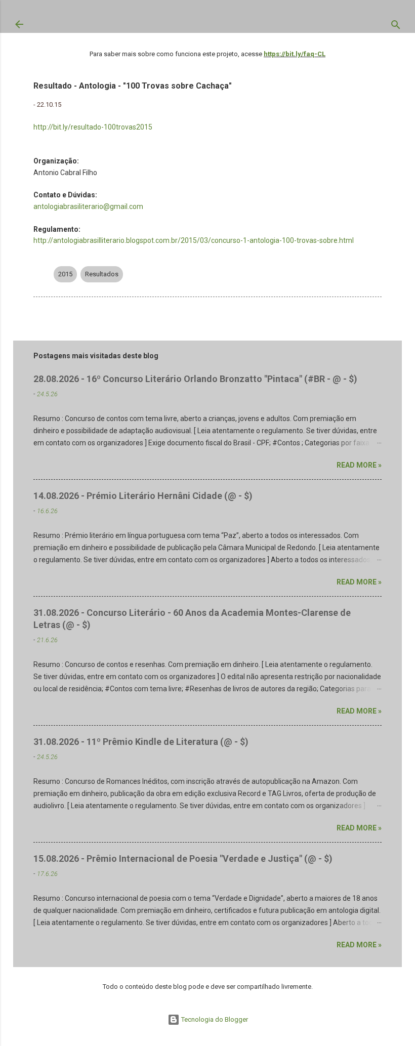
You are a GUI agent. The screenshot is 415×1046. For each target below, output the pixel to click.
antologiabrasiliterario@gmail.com (88, 206)
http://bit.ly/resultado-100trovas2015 (92, 127)
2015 (65, 274)
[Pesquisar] (396, 26)
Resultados (101, 274)
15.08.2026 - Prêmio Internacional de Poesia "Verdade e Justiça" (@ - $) (183, 858)
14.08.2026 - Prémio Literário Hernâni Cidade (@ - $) (143, 495)
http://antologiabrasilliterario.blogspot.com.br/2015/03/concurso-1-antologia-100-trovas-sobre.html (193, 240)
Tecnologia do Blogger (214, 1019)
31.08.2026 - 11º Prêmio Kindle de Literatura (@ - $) (140, 741)
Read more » (359, 465)
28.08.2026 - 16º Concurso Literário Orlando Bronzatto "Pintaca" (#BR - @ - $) (195, 378)
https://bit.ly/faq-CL (294, 54)
